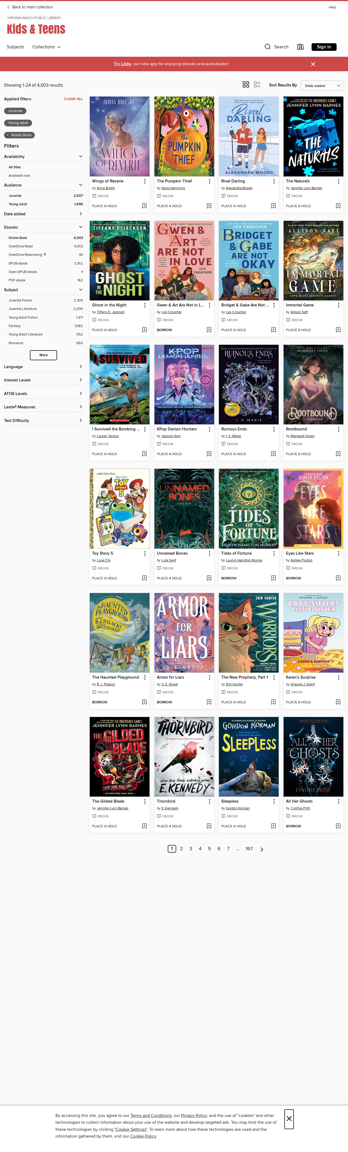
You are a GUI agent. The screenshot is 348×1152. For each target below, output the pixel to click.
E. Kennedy (169, 808)
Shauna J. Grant (303, 684)
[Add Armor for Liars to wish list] (209, 702)
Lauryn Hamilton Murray (244, 560)
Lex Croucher (171, 312)
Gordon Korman (238, 808)
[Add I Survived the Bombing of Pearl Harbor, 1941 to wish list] (144, 454)
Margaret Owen (303, 436)
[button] (276, 48)
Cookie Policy (143, 1136)
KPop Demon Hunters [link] (177, 429)
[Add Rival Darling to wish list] (273, 206)
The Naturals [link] (298, 181)
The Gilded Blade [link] (108, 801)
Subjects (15, 47)
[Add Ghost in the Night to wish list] (144, 330)
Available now (19, 175)
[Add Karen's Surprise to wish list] (338, 702)
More (43, 355)
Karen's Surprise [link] (301, 677)
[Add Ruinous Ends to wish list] (273, 454)
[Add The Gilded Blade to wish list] (144, 826)
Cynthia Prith (300, 808)
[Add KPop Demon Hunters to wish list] (209, 454)
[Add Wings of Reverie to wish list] (144, 206)
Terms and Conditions (151, 1115)
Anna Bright (106, 188)
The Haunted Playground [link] (115, 677)
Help (332, 7)
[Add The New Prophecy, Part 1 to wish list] (273, 702)
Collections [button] (44, 47)
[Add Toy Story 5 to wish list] (144, 578)
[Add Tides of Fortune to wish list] (273, 578)
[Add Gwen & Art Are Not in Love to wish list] (209, 330)
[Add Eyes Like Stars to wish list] (338, 578)
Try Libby (122, 64)
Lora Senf (168, 560)
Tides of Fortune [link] (236, 553)
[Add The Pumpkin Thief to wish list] (209, 206)
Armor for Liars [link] (170, 677)
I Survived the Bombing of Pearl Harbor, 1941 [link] (117, 429)
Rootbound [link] (296, 429)
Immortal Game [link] (300, 305)
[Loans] (301, 48)
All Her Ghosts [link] (299, 801)
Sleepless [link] (230, 801)
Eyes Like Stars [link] (300, 553)
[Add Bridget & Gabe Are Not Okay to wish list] (273, 330)
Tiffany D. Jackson (111, 312)
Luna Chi (103, 560)
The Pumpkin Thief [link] (174, 181)
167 (249, 849)
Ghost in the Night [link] (109, 305)
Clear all (73, 99)
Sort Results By (283, 85)
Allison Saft (299, 312)
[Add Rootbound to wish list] (338, 454)
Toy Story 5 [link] (102, 553)
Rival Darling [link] (233, 181)
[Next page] (262, 849)
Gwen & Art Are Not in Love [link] (182, 305)
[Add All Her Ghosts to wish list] (338, 826)
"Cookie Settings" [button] (130, 1129)
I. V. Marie (233, 436)
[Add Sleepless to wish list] (273, 826)
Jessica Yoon (171, 436)
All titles (15, 167)
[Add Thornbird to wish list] (209, 826)
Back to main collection (32, 7)
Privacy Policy (194, 1115)
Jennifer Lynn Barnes (306, 188)
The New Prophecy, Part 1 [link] (244, 677)
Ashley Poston (301, 560)
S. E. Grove (169, 684)
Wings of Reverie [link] (107, 181)
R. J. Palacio (106, 684)
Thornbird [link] (166, 801)
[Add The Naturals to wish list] (338, 206)
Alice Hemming (173, 188)
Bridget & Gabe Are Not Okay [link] (246, 305)
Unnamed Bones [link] (172, 553)
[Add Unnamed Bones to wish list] (209, 578)
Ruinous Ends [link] (234, 429)
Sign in (324, 47)
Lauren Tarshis (108, 436)
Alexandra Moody (239, 188)
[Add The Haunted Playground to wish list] (144, 702)
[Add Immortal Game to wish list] (338, 330)
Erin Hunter (234, 684)
